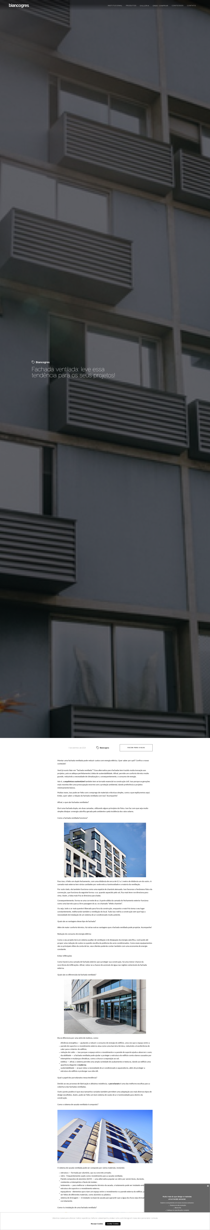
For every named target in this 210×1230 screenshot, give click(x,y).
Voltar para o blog (136, 748)
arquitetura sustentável (74, 782)
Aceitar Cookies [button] (113, 1224)
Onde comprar (160, 6)
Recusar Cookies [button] (97, 1224)
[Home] (19, 5)
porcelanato (114, 1084)
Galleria (144, 6)
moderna (82, 1065)
